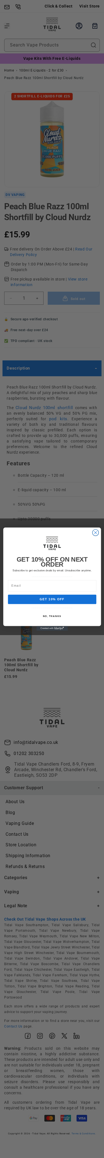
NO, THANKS (52, 616)
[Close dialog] (95, 532)
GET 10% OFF (52, 599)
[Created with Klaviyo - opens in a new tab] (52, 628)
